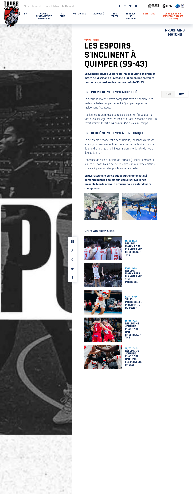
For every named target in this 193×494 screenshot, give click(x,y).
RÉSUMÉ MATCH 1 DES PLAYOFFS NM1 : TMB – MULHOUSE (133, 276)
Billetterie (149, 13)
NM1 (26, 13)
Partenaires (79, 13)
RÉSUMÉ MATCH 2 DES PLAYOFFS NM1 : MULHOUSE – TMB (133, 249)
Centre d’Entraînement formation (44, 16)
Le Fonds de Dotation (131, 16)
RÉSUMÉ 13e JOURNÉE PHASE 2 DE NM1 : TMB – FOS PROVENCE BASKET (133, 358)
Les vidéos (115, 15)
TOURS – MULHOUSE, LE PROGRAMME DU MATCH (133, 304)
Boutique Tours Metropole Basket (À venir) (173, 16)
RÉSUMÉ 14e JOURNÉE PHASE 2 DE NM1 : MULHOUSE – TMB (133, 331)
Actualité (98, 13)
